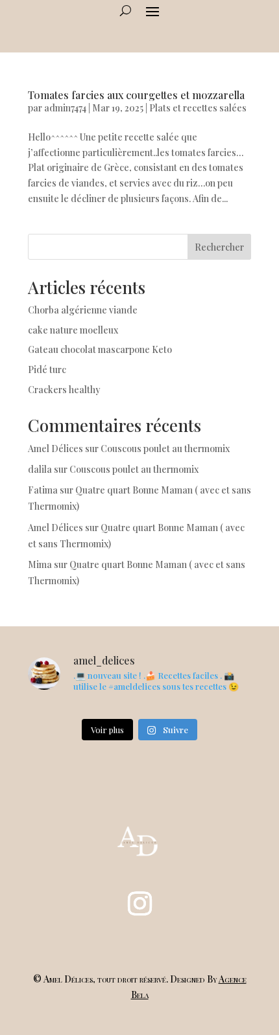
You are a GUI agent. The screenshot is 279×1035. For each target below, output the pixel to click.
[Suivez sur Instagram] (139, 903)
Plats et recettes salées (198, 108)
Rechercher (219, 247)
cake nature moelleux (73, 330)
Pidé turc (47, 369)
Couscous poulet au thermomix (166, 448)
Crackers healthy (64, 389)
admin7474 (65, 108)
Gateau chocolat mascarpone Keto (100, 349)
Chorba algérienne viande (83, 310)
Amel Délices (55, 448)
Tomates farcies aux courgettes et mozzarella (136, 95)
